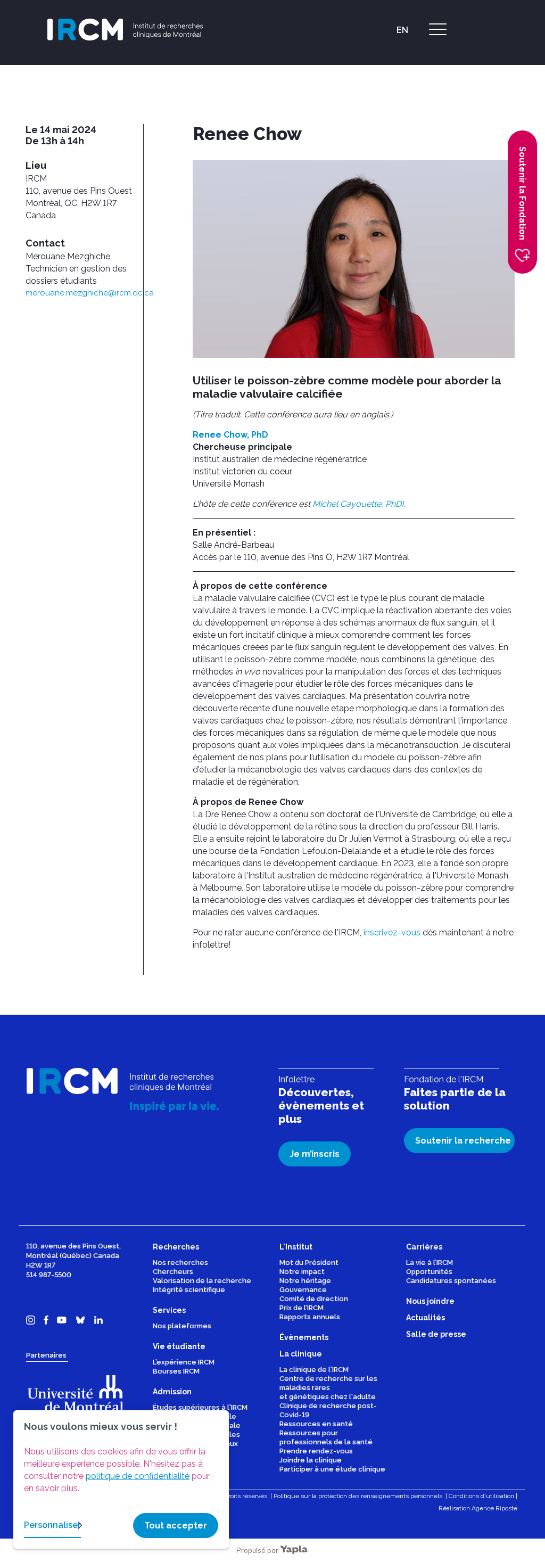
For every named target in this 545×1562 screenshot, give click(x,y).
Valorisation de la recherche (202, 1281)
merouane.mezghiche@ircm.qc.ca (90, 293)
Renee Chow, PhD (230, 435)
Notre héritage (305, 1281)
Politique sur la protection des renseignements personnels (358, 1496)
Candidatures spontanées (451, 1281)
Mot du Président (308, 1263)
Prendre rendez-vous (316, 1451)
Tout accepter (175, 1525)
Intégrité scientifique (189, 1290)
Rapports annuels (309, 1317)
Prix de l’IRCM (301, 1308)
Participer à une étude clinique (332, 1469)
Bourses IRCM (176, 1371)
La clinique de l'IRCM (314, 1370)
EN (402, 30)
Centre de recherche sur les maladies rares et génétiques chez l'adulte (328, 1388)
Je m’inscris (315, 1154)
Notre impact (302, 1272)
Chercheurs (173, 1272)
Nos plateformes (182, 1326)
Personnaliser (52, 1525)
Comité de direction (313, 1299)
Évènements (419, 88)
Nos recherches (180, 1263)
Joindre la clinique (310, 1460)
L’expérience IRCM (183, 1362)
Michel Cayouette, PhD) (357, 504)
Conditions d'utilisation (481, 1496)
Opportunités (429, 1272)
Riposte (506, 1508)
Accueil (377, 88)
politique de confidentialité (137, 1476)
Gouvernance (303, 1290)
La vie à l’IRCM (429, 1263)
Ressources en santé (316, 1424)
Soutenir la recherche (463, 1141)
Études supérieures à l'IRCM (200, 1407)
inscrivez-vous (392, 932)
